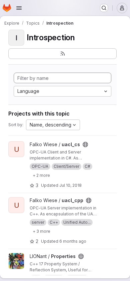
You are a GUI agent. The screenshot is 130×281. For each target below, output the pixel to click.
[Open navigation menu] (19, 8)
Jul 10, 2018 (70, 185)
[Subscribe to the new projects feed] (62, 53)
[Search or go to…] (104, 8)
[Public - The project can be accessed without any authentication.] (85, 144)
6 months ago (72, 241)
